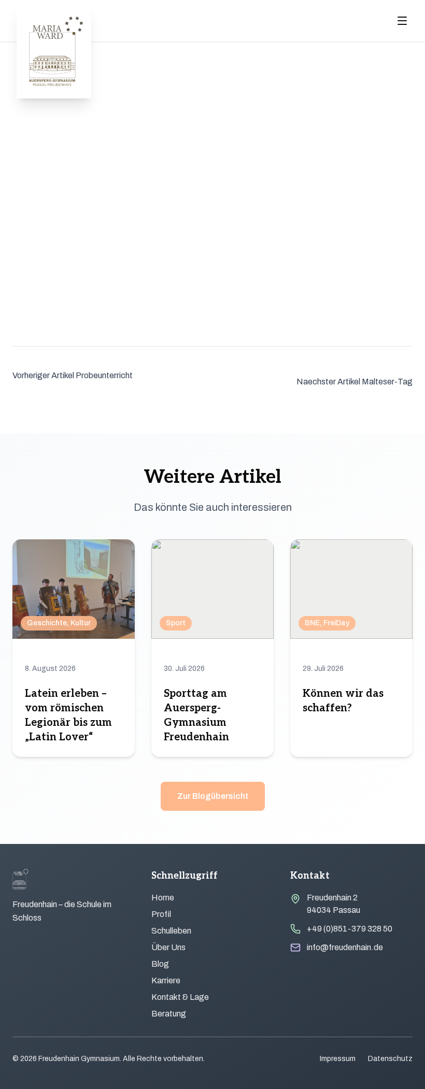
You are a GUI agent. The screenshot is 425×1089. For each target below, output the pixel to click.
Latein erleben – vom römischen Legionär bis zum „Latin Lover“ (68, 715)
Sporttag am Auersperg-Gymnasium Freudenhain (196, 715)
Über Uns (168, 947)
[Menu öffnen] (402, 20)
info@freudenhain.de (345, 947)
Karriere (165, 980)
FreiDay (336, 623)
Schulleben (171, 930)
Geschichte (47, 623)
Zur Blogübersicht (212, 796)
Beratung (168, 1013)
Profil (161, 914)
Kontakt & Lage (180, 997)
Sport (176, 623)
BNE (312, 623)
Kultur (80, 623)
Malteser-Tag (387, 381)
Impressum (338, 1059)
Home (162, 897)
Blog (160, 963)
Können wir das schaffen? (343, 700)
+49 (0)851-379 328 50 (349, 928)
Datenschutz (390, 1059)
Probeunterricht (104, 375)
